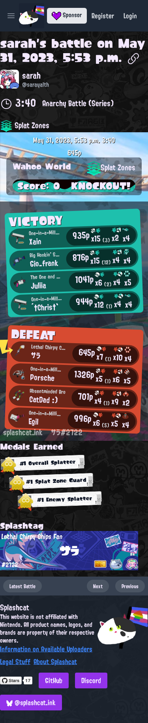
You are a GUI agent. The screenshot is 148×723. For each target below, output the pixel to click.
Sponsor (71, 14)
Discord (91, 680)
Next (98, 586)
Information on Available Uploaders (46, 649)
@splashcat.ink (34, 702)
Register (103, 15)
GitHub (53, 680)
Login (130, 15)
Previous (130, 586)
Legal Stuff (15, 661)
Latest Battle (22, 586)
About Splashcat (55, 661)
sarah (18, 43)
